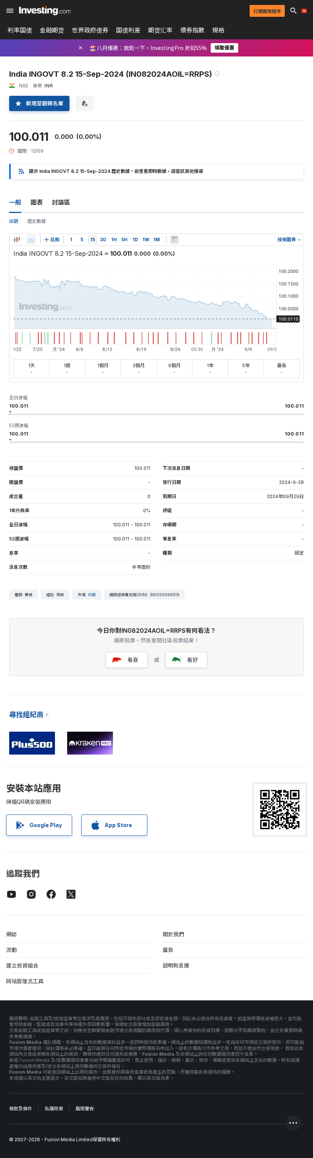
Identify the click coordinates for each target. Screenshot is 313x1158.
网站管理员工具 (25, 981)
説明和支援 (176, 965)
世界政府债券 (90, 30)
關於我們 (173, 934)
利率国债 (20, 30)
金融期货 (52, 30)
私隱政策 (54, 1108)
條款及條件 (20, 1108)
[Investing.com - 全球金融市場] (45, 10)
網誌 (11, 934)
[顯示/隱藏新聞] (174, 239)
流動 (11, 950)
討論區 (61, 202)
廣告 (168, 950)
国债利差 (128, 30)
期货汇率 (160, 30)
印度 (92, 594)
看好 (192, 659)
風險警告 (85, 1108)
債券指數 (192, 30)
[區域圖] (31, 239)
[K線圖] (17, 239)
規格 (218, 30)
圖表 (37, 202)
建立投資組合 (22, 965)
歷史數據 (36, 221)
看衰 (132, 659)
